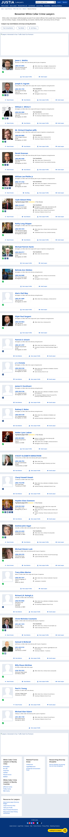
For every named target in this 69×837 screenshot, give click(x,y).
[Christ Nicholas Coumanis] (7, 623)
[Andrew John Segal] (7, 530)
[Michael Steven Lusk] (7, 553)
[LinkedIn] (28, 823)
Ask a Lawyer (13, 5)
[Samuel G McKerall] (7, 646)
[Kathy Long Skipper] (7, 227)
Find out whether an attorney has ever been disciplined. (57, 765)
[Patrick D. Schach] (7, 343)
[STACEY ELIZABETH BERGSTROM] (7, 460)
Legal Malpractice (30, 766)
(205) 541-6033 (19, 66)
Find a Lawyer (4, 5)
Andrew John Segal (23, 526)
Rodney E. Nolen (22, 409)
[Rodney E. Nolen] (7, 413)
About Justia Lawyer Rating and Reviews (10, 812)
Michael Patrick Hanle (24, 247)
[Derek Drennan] (7, 157)
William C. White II (23, 107)
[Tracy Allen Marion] (7, 576)
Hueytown (6, 770)
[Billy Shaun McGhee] (7, 669)
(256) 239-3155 (19, 554)
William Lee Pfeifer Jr (24, 176)
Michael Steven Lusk (23, 549)
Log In (59, 2)
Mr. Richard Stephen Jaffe (26, 130)
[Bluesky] (37, 823)
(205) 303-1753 (19, 89)
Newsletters (47, 5)
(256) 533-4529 (19, 531)
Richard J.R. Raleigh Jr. (24, 595)
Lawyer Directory (8, 8)
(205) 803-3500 (19, 159)
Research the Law (22, 5)
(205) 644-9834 (19, 322)
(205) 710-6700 (19, 483)
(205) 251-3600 (19, 299)
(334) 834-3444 (19, 506)
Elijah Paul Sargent (23, 316)
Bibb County (6, 791)
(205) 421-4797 (19, 345)
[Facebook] (31, 823)
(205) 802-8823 (19, 438)
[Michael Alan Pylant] (7, 715)
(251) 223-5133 (19, 647)
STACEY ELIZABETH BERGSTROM (28, 456)
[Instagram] (33, 823)
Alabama (24, 8)
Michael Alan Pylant (23, 711)
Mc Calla (5, 768)
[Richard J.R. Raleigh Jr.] (7, 599)
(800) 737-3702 (19, 182)
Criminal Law (29, 764)
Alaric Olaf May (21, 293)
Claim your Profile (7, 807)
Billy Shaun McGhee (23, 665)
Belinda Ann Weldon (23, 270)
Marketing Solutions (57, 5)
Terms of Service (37, 826)
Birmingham (6, 766)
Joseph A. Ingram (22, 83)
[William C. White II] (7, 111)
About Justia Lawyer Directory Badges (11, 802)
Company (26, 826)
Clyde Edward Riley (23, 200)
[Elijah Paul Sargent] (7, 320)
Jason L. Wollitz (21, 60)
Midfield (5, 776)
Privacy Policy (45, 826)
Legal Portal (20, 826)
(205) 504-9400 (19, 275)
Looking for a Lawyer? (55, 830)
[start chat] (65, 830)
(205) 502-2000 (19, 112)
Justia (2, 8)
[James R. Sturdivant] (7, 390)
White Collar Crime (17, 8)
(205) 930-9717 (19, 252)
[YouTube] (29, 823)
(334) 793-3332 (19, 670)
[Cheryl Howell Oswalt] (7, 481)
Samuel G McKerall (23, 642)
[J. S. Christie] (7, 367)
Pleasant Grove (7, 774)
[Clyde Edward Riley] (7, 204)
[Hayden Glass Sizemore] (7, 504)
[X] (39, 823)
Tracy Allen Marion (23, 572)
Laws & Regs (39, 5)
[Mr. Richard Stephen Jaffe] (7, 134)
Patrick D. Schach (22, 339)
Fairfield (5, 772)
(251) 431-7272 (19, 624)
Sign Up (65, 2)
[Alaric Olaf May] (7, 297)
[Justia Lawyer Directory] (7, 2)
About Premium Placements (10, 809)
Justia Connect (13, 826)
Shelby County (7, 789)
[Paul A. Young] (7, 692)
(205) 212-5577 (19, 205)
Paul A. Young (21, 688)
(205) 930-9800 (19, 135)
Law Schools (31, 5)
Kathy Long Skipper (23, 223)
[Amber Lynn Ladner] (7, 436)
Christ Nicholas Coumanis (26, 619)
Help (31, 826)
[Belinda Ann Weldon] (7, 274)
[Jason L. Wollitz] (7, 64)
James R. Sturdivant (23, 386)
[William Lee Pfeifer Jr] (7, 180)
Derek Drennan (21, 153)
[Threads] (35, 823)
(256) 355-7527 (19, 578)
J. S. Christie (20, 363)
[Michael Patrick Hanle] (7, 251)
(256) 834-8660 (19, 601)
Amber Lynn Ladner (23, 432)
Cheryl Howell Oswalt (24, 477)
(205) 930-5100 (19, 368)
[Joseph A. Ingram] (7, 87)
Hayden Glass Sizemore (25, 500)
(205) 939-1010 (19, 229)
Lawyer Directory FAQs (9, 805)
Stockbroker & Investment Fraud (33, 769)
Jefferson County (7, 787)
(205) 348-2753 (19, 461)
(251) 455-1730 (19, 717)
